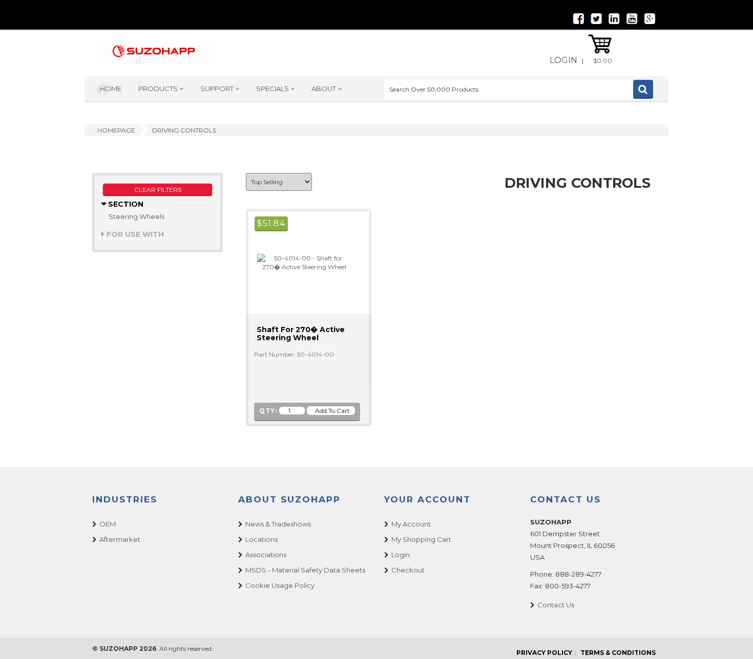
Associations (265, 555)
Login (563, 60)
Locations (261, 539)
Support (217, 88)
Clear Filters (157, 189)
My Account (411, 524)
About (324, 88)
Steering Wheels (136, 216)
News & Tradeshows (278, 524)
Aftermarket (119, 539)
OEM (107, 524)
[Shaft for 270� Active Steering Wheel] (299, 262)
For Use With (134, 234)
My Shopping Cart (421, 539)
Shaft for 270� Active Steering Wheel (301, 333)
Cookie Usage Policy (280, 585)
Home (110, 88)
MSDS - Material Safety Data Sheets (305, 570)
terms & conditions (618, 652)
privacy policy (544, 652)
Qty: (268, 410)
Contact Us (555, 605)
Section (124, 204)
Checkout (408, 570)
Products (158, 88)
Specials (273, 88)
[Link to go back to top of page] (732, 638)
